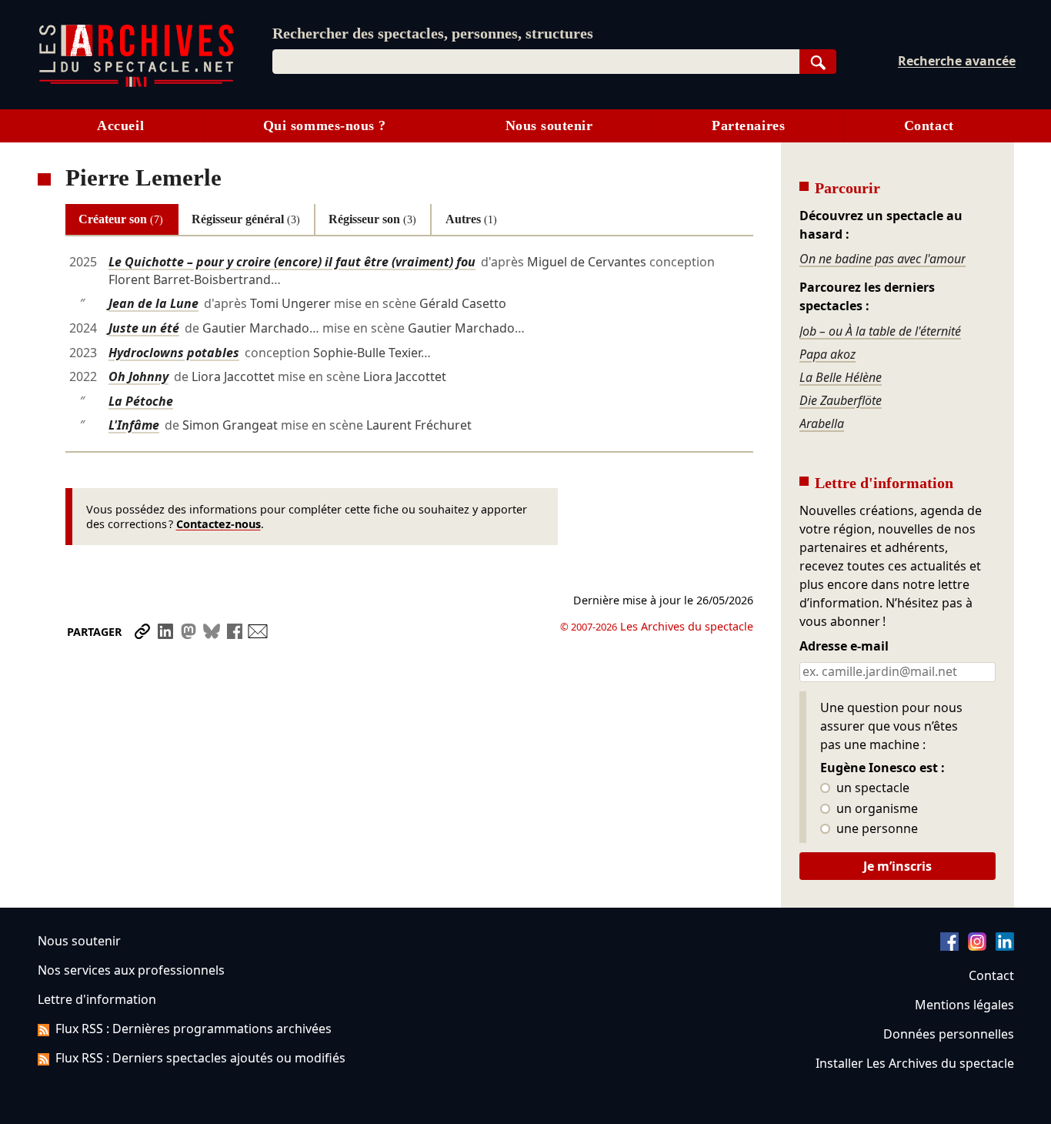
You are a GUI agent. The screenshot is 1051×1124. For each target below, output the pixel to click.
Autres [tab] (471, 219)
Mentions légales (964, 1004)
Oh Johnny (138, 376)
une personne (875, 829)
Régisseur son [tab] (372, 219)
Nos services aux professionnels (131, 970)
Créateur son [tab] (120, 219)
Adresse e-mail (844, 647)
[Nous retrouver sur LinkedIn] (1005, 946)
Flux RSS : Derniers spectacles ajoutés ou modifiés (200, 1057)
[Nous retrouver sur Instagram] (977, 946)
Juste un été (143, 327)
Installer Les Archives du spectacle (915, 1063)
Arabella (821, 423)
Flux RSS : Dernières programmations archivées (193, 1028)
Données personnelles (948, 1033)
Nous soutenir (549, 125)
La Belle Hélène (840, 377)
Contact (929, 125)
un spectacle (871, 788)
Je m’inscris (897, 866)
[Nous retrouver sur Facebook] (949, 946)
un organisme (875, 809)
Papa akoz (827, 354)
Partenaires (748, 125)
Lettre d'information (97, 999)
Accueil (120, 125)
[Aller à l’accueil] (136, 83)
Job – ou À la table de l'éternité (880, 331)
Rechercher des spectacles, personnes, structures (432, 33)
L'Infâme (133, 424)
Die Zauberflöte (840, 400)
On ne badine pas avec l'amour (882, 258)
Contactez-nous (218, 524)
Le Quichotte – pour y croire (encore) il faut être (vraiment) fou (291, 261)
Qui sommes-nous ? (324, 125)
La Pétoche (140, 401)
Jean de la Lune (153, 303)
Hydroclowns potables (173, 352)
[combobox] (535, 61)
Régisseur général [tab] (246, 219)
